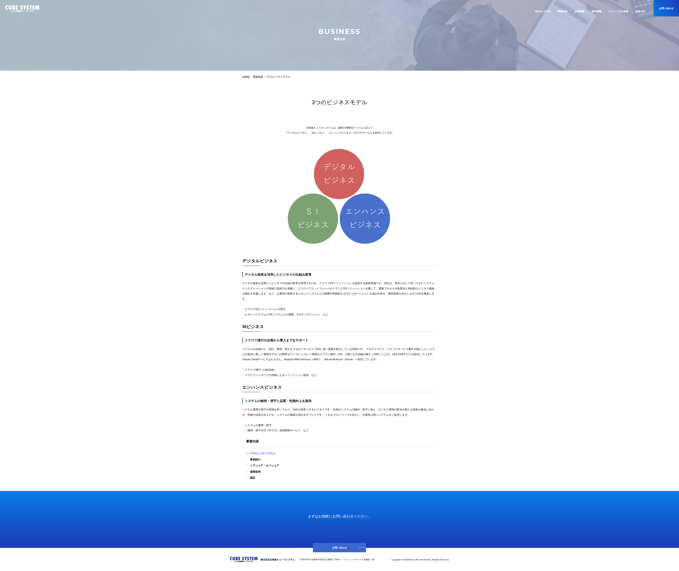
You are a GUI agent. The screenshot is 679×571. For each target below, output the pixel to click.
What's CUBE (543, 11)
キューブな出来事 (618, 11)
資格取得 (255, 471)
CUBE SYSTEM (22, 9)
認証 (252, 477)
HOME (246, 76)
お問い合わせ (666, 8)
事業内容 (563, 11)
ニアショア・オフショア (264, 465)
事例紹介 (255, 459)
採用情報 (597, 11)
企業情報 (580, 11)
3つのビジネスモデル (262, 453)
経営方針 (640, 11)
